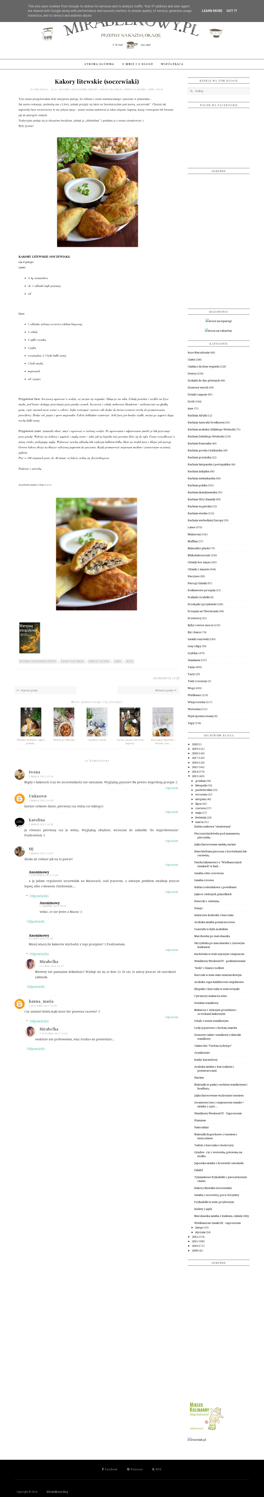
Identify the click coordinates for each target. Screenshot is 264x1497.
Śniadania (194, 660)
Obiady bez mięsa (111, 89)
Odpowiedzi (38, 896)
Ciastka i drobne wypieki (203, 366)
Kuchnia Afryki (197, 415)
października (204, 789)
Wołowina (194, 709)
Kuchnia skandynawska (202, 492)
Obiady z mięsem (198, 569)
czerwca (200, 808)
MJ (31, 848)
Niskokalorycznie (199, 555)
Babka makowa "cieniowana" (212, 826)
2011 (195, 1241)
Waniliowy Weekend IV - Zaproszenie (218, 1113)
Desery (192, 373)
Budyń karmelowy (206, 1059)
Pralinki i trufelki (199, 597)
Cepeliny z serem (97, 740)
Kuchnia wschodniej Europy (78, 89)
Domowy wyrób (198, 387)
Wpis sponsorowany (201, 716)
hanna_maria (41, 1001)
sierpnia (200, 799)
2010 (195, 1245)
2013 (195, 776)
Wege (159, 89)
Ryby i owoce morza (200, 625)
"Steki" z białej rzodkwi (209, 968)
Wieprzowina (196, 702)
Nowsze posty (164, 690)
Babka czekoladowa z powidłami (215, 887)
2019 (195, 748)
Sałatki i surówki (198, 639)
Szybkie (193, 653)
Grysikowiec (202, 1052)
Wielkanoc (194, 695)
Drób (191, 401)
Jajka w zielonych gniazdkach (213, 894)
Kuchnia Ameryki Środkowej (206, 422)
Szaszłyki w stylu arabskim (211, 929)
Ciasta (191, 359)
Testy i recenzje (197, 681)
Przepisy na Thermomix (203, 611)
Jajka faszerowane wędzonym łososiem (219, 1095)
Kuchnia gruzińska (199, 457)
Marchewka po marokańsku (212, 936)
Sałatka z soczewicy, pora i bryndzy (216, 1195)
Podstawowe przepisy (202, 590)
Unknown (38, 796)
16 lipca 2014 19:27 (52, 966)
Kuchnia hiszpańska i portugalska (209, 464)
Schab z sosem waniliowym (211, 1020)
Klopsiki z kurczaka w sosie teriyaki (216, 989)
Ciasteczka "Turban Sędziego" (213, 1045)
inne (190, 408)
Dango (198, 908)
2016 (195, 762)
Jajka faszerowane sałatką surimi (215, 844)
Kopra (48, 484)
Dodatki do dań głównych (204, 380)
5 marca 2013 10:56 (41, 776)
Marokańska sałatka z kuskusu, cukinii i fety (221, 1216)
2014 (195, 771)
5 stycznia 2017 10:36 (43, 1006)
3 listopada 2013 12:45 (43, 875)
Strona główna (99, 64)
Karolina (37, 819)
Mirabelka (42, 89)
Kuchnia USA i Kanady (201, 499)
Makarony (194, 534)
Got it (231, 11)
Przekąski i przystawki (202, 604)
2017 (195, 757)
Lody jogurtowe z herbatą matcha (215, 1027)
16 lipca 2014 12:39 (41, 938)
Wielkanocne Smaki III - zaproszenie (217, 1223)
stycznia (200, 1232)
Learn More (212, 11)
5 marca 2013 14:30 (41, 800)
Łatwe (191, 527)
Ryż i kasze (194, 632)
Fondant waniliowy (206, 1003)
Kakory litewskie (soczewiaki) (213, 1188)
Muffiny (193, 541)
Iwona (34, 771)
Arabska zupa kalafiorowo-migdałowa (219, 982)
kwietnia (201, 817)
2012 (195, 1236)
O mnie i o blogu (137, 64)
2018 (195, 753)
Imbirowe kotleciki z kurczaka (213, 915)
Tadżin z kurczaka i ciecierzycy (214, 1145)
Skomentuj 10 (164, 678)
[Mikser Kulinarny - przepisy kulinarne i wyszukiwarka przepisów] (206, 1430)
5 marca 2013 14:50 (41, 824)
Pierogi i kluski (135, 89)
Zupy (191, 723)
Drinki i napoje (197, 394)
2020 (195, 744)
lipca (198, 803)
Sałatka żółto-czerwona (209, 873)
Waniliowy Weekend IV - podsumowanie (220, 961)
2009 (195, 1250)
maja (198, 812)
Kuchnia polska (197, 485)
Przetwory (194, 618)
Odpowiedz (171, 788)
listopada (201, 785)
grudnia (200, 780)
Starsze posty (29, 690)
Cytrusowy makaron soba (210, 996)
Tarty (191, 674)
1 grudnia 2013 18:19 (53, 906)
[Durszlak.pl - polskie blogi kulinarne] (197, 1439)
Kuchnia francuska (199, 443)
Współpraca (172, 64)
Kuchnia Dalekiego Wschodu (206, 436)
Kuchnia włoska (197, 513)
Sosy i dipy (194, 646)
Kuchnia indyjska (198, 471)
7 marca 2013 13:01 (41, 853)
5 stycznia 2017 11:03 (54, 1033)
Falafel (198, 1170)
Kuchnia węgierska (200, 506)
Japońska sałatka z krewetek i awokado (219, 1163)
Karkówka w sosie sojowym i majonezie (219, 954)
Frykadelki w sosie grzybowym (214, 1202)
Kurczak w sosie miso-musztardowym (218, 975)
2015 (195, 767)
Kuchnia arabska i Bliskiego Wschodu (211, 429)
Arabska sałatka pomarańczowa (214, 922)
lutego (199, 1227)
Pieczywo (194, 576)
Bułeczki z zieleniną (206, 901)
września (201, 794)
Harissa (199, 1077)
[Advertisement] (219, 239)
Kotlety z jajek (203, 1209)
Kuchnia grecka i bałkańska (205, 450)
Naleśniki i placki (199, 548)
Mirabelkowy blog (53, 1491)
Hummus (200, 1120)
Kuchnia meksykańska (201, 478)
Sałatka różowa (204, 880)
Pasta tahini (201, 1127)
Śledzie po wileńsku (64, 740)
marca (199, 822)
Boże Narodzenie (199, 352)
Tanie (150, 89)
